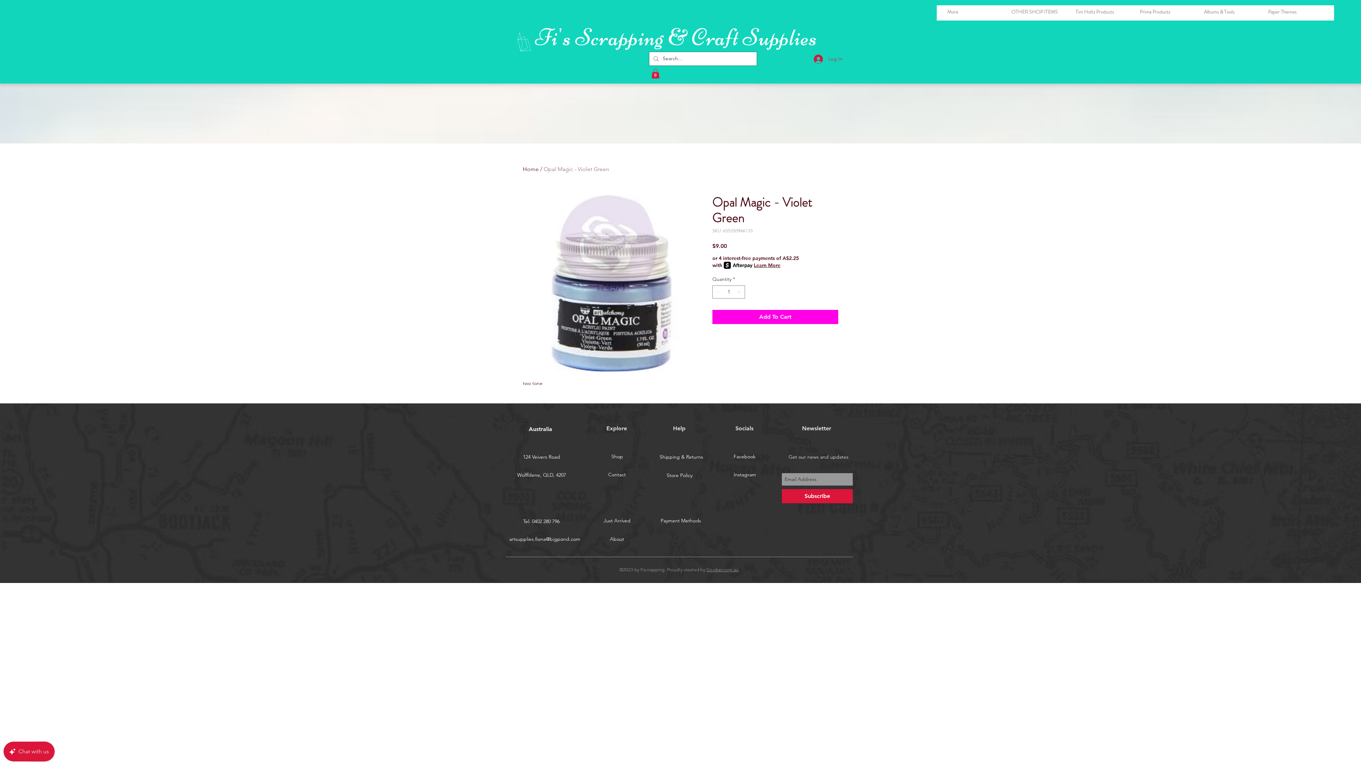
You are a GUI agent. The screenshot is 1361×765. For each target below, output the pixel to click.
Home (531, 169)
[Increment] (739, 292)
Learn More (767, 265)
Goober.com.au (722, 569)
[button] (1231, 11)
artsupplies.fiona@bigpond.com (544, 539)
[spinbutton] (728, 292)
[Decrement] (717, 292)
